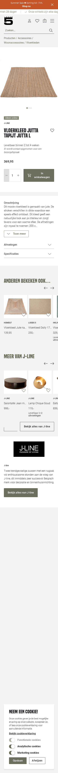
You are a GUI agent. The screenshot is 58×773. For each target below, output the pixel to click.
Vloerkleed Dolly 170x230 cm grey (40, 327)
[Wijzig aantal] (12, 175)
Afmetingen (10, 244)
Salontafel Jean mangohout (15, 403)
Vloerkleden (32, 42)
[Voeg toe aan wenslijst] (52, 130)
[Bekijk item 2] (31, 108)
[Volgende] (52, 288)
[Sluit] (52, 5)
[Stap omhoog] (18, 175)
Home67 (8, 323)
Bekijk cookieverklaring (22, 733)
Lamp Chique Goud (39, 403)
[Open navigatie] (52, 21)
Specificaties (11, 253)
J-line (7, 398)
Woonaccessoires (14, 42)
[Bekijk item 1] (29, 108)
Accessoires (24, 38)
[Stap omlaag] (6, 175)
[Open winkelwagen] (45, 21)
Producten (9, 38)
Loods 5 (32, 323)
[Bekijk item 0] (27, 108)
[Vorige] (46, 288)
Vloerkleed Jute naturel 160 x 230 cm (15, 327)
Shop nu (26, 6)
